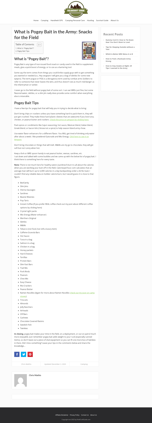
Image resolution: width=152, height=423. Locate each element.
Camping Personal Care (75, 20)
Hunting (90, 20)
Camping (44, 20)
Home (35, 20)
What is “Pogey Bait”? (25, 48)
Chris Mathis (26, 364)
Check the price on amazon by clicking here (69, 119)
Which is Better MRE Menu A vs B (119, 54)
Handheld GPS (57, 20)
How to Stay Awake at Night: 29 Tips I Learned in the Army (119, 67)
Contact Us (85, 415)
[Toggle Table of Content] (38, 45)
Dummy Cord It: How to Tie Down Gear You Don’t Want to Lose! (119, 41)
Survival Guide (102, 20)
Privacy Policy (74, 415)
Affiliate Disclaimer (61, 415)
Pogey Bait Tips (23, 51)
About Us (115, 20)
